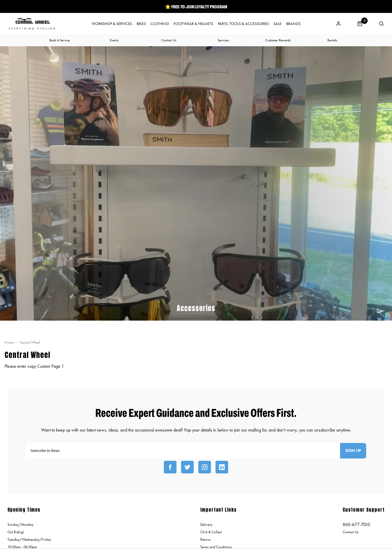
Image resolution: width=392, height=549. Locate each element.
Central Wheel (30, 342)
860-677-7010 (356, 524)
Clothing (159, 24)
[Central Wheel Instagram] (204, 467)
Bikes (141, 24)
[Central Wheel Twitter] (187, 467)
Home (9, 342)
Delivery (206, 524)
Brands (293, 24)
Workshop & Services (112, 24)
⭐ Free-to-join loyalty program (196, 6)
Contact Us (351, 532)
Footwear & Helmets (193, 24)
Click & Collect (211, 532)
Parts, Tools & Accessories (243, 24)
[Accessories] (196, 317)
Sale (277, 24)
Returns (205, 539)
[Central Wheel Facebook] (170, 467)
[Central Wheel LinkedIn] (222, 467)
